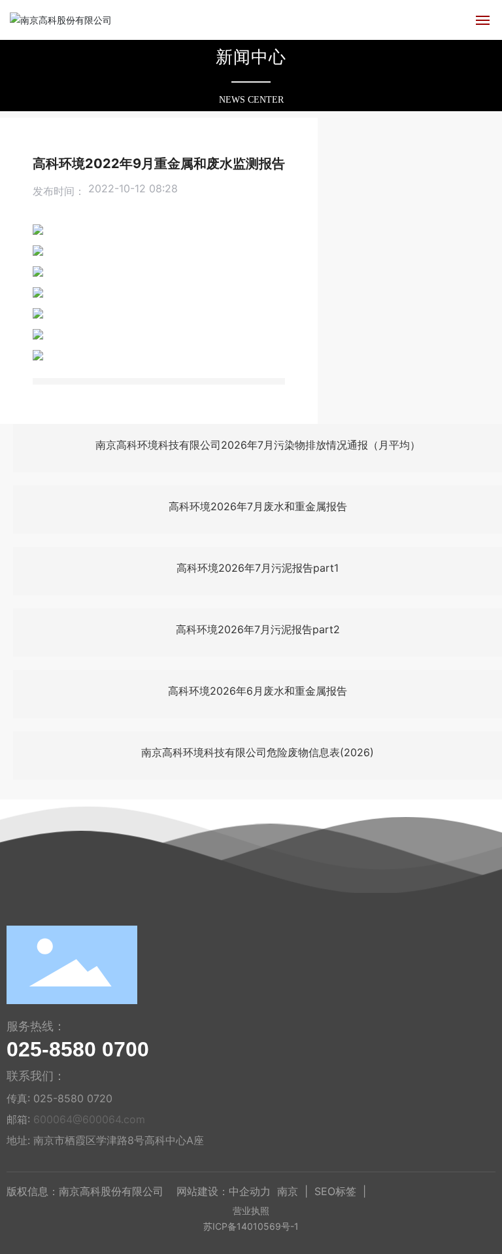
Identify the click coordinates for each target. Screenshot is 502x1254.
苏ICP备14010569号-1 (251, 1226)
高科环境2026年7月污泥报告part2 (258, 629)
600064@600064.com (89, 1119)
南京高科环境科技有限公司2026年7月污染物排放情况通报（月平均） (257, 444)
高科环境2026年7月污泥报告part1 (257, 567)
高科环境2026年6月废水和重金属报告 (257, 690)
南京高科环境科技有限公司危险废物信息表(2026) (257, 752)
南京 (287, 1191)
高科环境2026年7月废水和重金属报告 (258, 506)
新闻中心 (251, 57)
